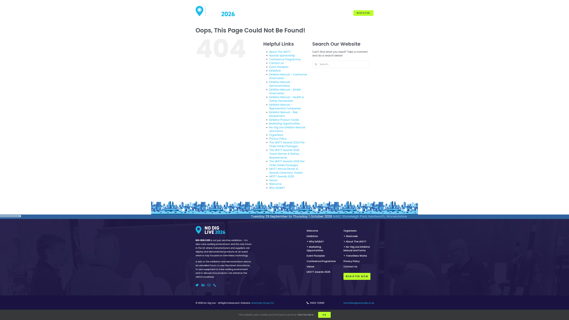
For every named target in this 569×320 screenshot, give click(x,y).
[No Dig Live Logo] (215, 7)
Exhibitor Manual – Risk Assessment (283, 114)
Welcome (275, 184)
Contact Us (276, 63)
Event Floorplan (279, 67)
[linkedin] (203, 285)
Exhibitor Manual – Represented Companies (285, 106)
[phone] (214, 285)
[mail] (208, 285)
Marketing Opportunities (284, 123)
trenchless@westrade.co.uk (358, 302)
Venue (273, 180)
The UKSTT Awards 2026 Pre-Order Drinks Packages (287, 163)
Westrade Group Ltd (262, 302)
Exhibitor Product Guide (284, 120)
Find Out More (305, 314)
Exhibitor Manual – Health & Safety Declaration (286, 99)
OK (324, 314)
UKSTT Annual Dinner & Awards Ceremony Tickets (286, 171)
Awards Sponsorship (282, 55)
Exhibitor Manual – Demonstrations (280, 84)
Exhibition (275, 70)
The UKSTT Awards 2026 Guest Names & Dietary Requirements (284, 153)
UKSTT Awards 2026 (281, 176)
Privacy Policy (278, 138)
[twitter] (197, 285)
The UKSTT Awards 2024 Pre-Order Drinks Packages (287, 144)
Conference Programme (285, 59)
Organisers (276, 135)
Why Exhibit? (277, 188)
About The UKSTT (280, 52)
